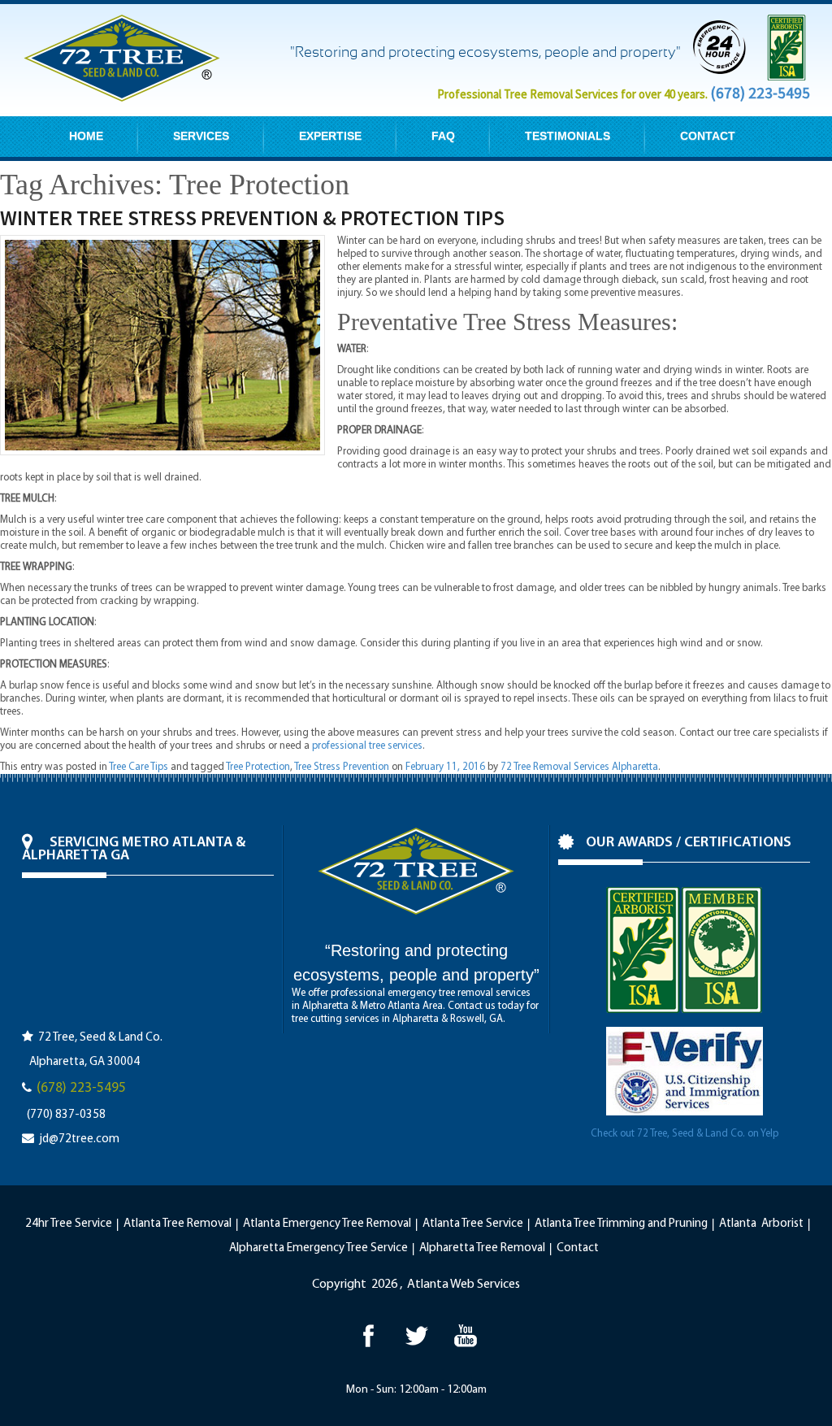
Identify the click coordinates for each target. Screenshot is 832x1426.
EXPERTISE (330, 135)
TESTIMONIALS (567, 135)
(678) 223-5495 (760, 92)
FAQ (443, 135)
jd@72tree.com (79, 1139)
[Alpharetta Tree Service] (465, 1335)
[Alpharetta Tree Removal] (416, 1335)
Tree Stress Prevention (341, 767)
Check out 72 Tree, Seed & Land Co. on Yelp (684, 1133)
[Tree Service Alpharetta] (367, 1335)
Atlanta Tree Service (472, 1224)
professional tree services (367, 746)
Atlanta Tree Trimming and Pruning (621, 1224)
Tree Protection (258, 767)
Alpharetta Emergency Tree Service (318, 1248)
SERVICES (201, 135)
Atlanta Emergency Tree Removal (327, 1224)
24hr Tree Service (68, 1224)
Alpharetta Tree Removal (482, 1248)
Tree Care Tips (138, 767)
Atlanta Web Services (463, 1284)
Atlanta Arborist (761, 1224)
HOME (86, 135)
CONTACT (707, 135)
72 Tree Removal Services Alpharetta (579, 767)
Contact (578, 1248)
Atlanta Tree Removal (178, 1224)
